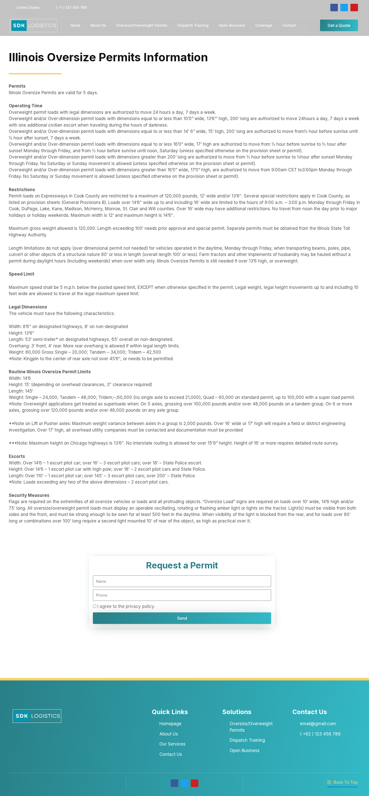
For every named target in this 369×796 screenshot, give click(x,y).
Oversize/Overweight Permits (141, 25)
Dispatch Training (193, 25)
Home (75, 25)
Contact (289, 25)
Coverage (263, 25)
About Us (98, 25)
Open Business (232, 25)
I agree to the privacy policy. (126, 606)
